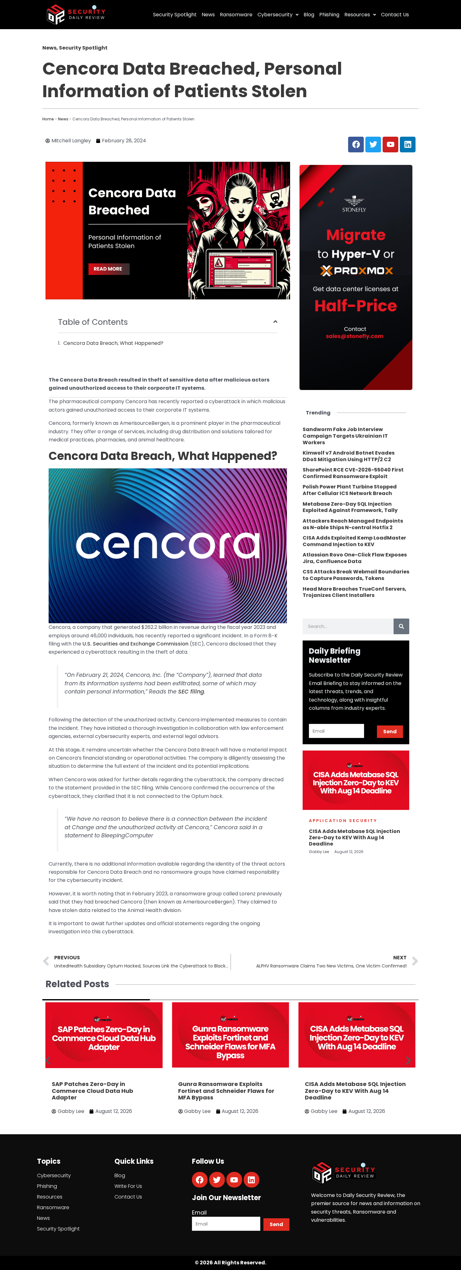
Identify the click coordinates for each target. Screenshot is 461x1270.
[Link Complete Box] (356, 436)
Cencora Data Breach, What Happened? (113, 343)
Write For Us (128, 1186)
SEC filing (191, 691)
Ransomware (236, 14)
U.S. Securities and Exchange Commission (135, 643)
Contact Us (395, 14)
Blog (309, 14)
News (208, 14)
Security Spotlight (175, 14)
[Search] (401, 626)
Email (199, 1212)
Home (48, 119)
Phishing (329, 14)
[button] (47, 1060)
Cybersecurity (275, 14)
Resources (357, 14)
